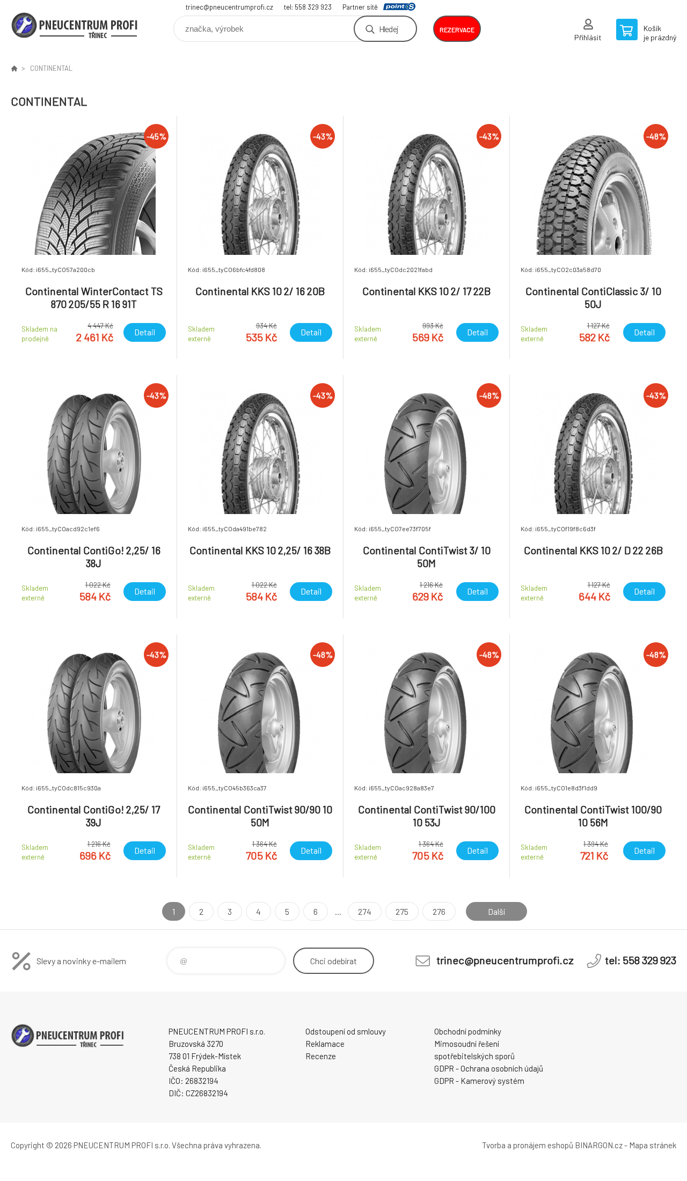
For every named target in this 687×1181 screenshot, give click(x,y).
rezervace (457, 29)
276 (439, 911)
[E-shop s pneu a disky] (14, 68)
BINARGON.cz (599, 1145)
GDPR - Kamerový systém (479, 1080)
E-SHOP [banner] (75, 25)
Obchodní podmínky (467, 1031)
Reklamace (325, 1043)
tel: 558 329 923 (308, 7)
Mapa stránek (652, 1145)
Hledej (388, 29)
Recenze (320, 1056)
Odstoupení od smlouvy (345, 1031)
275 (402, 911)
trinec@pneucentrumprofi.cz (229, 7)
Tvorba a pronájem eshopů (527, 1145)
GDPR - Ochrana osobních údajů (488, 1068)
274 (364, 911)
